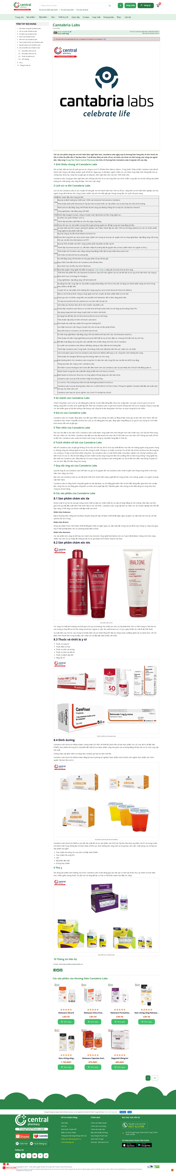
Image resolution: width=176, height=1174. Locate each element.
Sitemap (94, 1142)
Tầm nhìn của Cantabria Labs (28, 39)
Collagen (121, 629)
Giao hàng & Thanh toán (99, 1136)
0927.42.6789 (136, 1126)
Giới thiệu (64, 1123)
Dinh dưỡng (25, 59)
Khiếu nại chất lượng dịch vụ (71, 1139)
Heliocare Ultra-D (66, 1013)
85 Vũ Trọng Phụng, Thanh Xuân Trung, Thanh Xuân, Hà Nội (141, 1133)
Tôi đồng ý (123, 1112)
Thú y (21, 62)
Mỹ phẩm (43, 17)
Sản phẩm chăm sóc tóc (29, 53)
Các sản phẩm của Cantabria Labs (29, 48)
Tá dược (86, 17)
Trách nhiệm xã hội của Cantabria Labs (31, 42)
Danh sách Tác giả (97, 1139)
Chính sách (95, 1118)
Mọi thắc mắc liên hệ (131, 1118)
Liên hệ (128, 17)
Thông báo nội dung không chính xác (74, 1136)
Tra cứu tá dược (82, 10)
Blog (119, 17)
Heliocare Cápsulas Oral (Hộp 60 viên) (93, 1058)
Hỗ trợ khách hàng (69, 1118)
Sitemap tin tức (103, 1142)
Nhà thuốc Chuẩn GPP (69, 1129)
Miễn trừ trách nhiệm (68, 1132)
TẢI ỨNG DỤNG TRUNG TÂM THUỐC (135, 1140)
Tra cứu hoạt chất (67, 10)
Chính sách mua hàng (98, 1126)
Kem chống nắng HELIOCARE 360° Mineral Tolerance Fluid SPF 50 (66, 1058)
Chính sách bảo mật (111, 1112)
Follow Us (19, 1150)
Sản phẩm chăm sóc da (29, 51)
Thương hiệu (108, 17)
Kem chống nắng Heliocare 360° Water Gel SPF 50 (146, 1013)
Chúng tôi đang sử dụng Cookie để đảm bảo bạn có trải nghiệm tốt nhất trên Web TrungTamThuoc (80, 1112)
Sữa (52, 17)
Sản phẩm (30, 17)
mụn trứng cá (100, 270)
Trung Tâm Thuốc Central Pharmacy (80, 160)
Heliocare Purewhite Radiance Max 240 (119, 1013)
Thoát (129, 1112)
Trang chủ (19, 17)
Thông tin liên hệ (25, 65)
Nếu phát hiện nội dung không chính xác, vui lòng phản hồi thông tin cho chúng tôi (81, 39)
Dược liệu (76, 17)
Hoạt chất (96, 17)
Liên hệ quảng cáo (67, 1142)
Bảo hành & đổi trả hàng (99, 1132)
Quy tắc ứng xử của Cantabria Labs (30, 45)
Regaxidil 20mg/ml (119, 1058)
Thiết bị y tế (63, 17)
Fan (23, 1143)
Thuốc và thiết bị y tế (28, 56)
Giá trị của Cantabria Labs (27, 37)
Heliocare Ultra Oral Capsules (93, 1013)
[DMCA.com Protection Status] (157, 1167)
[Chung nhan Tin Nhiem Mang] (150, 1167)
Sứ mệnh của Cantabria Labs (28, 34)
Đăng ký (147, 5)
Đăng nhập (130, 5)
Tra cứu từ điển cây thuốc (48, 10)
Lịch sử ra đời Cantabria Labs (28, 31)
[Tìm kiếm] (109, 5)
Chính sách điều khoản (99, 1123)
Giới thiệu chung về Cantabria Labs (30, 28)
